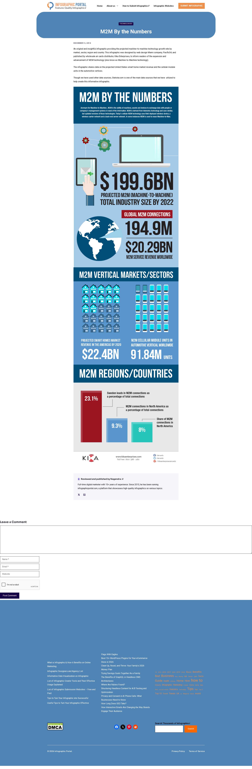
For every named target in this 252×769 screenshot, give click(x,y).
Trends (172, 693)
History (172, 681)
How (187, 680)
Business (167, 676)
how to (197, 680)
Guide (158, 680)
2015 (159, 672)
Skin (156, 689)
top (196, 689)
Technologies (126, 23)
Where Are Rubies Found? (113, 684)
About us (111, 6)
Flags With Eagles (109, 654)
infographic (167, 685)
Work (192, 694)
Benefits (197, 671)
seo (201, 685)
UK (178, 693)
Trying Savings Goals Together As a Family (120, 673)
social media (163, 689)
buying (181, 676)
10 (156, 672)
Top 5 (201, 689)
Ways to (186, 694)
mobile (185, 685)
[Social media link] (79, 495)
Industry (158, 685)
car (185, 676)
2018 (173, 672)
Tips (190, 689)
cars (195, 676)
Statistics (173, 689)
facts (201, 676)
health (166, 681)
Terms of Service (197, 751)
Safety (197, 685)
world (198, 693)
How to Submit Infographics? (136, 6)
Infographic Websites (164, 6)
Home (100, 6)
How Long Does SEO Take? (113, 703)
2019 (178, 672)
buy (176, 676)
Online (191, 685)
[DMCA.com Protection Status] (55, 729)
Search (191, 728)
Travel (165, 694)
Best (157, 676)
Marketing (177, 685)
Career (190, 676)
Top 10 (158, 693)
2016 (164, 672)
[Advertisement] (83, 631)
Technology (182, 689)
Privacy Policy (178, 751)
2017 (169, 672)
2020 (183, 672)
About (188, 672)
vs (181, 694)
